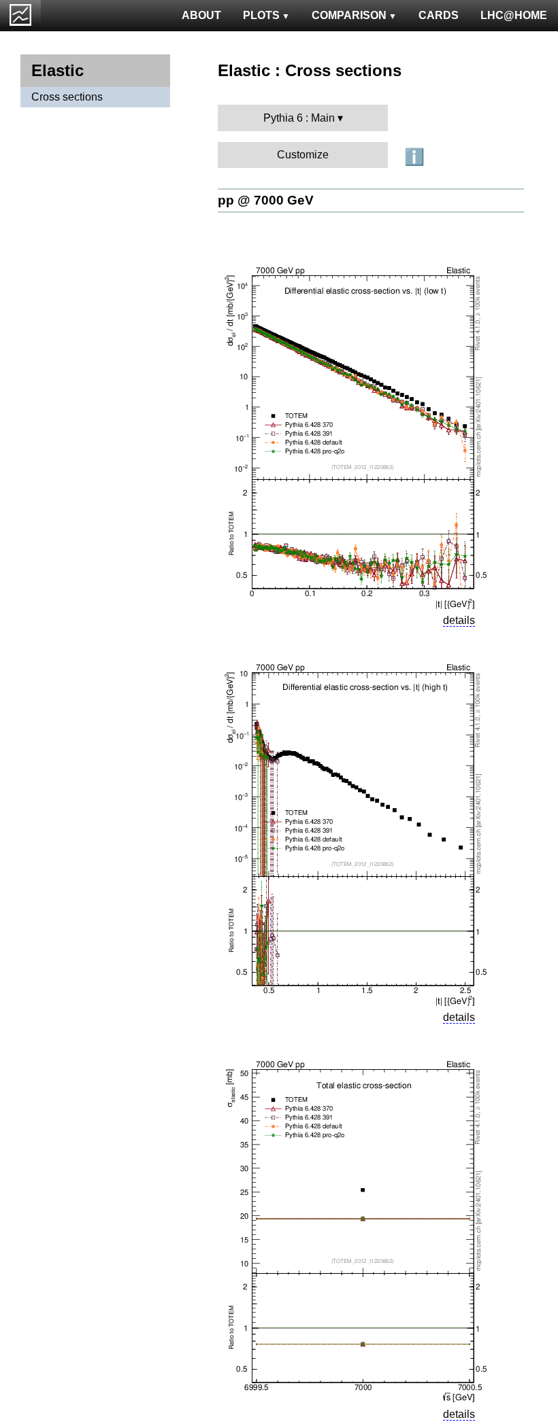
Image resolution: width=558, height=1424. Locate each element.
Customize (303, 154)
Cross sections (67, 97)
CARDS (439, 15)
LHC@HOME (513, 15)
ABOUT (201, 15)
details (459, 620)
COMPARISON (349, 15)
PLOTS (261, 15)
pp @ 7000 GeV (266, 200)
